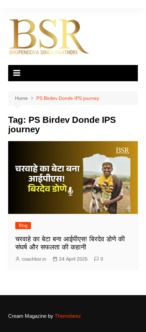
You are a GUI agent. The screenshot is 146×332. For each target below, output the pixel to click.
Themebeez (68, 316)
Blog (23, 225)
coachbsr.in (34, 259)
